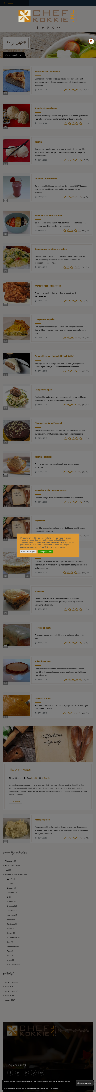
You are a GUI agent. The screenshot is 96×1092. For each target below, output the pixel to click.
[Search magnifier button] (91, 41)
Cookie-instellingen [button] (28, 551)
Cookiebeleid (53, 1088)
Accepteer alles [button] (46, 551)
